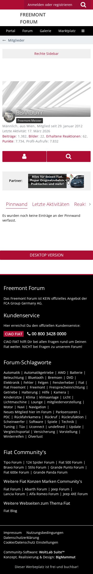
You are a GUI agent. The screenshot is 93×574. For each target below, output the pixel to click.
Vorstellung (68, 431)
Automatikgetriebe (39, 372)
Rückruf (51, 417)
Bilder (33, 136)
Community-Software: (34, 552)
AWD (62, 372)
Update (75, 426)
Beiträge (9, 136)
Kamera (60, 392)
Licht (67, 397)
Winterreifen (14, 436)
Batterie (76, 372)
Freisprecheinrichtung (67, 387)
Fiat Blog (10, 510)
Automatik (12, 372)
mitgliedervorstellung (64, 402)
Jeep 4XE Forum (75, 494)
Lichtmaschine (15, 402)
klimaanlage (49, 397)
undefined (56, 426)
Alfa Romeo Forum (44, 494)
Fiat (81, 382)
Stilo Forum (37, 467)
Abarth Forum (36, 489)
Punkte (7, 141)
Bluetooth (36, 377)
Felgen (43, 382)
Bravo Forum (14, 467)
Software (36, 421)
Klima (30, 397)
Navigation (37, 407)
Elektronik (11, 382)
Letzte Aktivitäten (50, 204)
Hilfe (45, 392)
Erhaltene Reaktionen (63, 136)
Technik (68, 421)
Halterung (30, 392)
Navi (21, 407)
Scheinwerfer (14, 421)
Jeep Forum (60, 489)
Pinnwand (16, 204)
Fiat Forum (12, 489)
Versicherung (44, 431)
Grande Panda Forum (50, 472)
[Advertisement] (47, 69)
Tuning (9, 426)
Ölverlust (35, 436)
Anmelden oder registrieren (50, 4)
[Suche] (83, 4)
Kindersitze (13, 397)
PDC (7, 417)
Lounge (37, 402)
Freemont (37, 387)
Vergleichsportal (17, 431)
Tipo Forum (13, 462)
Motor (8, 407)
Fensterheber (63, 382)
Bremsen (55, 377)
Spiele (52, 421)
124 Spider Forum (40, 462)
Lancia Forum (14, 494)
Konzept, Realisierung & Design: (40, 557)
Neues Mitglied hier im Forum (28, 412)
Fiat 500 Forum (70, 462)
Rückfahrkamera (27, 417)
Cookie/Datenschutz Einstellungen (31, 542)
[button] (57, 4)
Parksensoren (67, 412)
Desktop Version (46, 255)
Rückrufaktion (73, 417)
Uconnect (36, 426)
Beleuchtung (14, 377)
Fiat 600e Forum (16, 472)
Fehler (29, 382)
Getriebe (10, 392)
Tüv (22, 426)
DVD (70, 377)
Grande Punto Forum (67, 467)
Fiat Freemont (15, 387)
